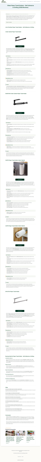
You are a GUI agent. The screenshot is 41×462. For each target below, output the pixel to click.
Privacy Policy (19, 456)
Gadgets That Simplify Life (23, 1)
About (22, 456)
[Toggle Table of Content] (34, 22)
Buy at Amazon (20, 46)
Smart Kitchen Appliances (37, 1)
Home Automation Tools (30, 1)
